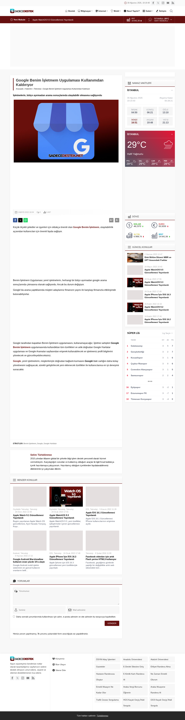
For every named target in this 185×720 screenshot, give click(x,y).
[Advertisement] (92, 46)
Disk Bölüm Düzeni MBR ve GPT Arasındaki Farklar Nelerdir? (158, 260)
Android (16, 553)
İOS (87, 509)
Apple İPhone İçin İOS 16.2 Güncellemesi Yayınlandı (158, 320)
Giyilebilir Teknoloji (21, 509)
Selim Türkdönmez (41, 454)
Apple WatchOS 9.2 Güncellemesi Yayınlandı (157, 308)
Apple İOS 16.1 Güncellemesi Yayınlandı (100, 513)
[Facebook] (153, 3)
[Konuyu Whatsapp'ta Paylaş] (25, 220)
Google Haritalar (50, 444)
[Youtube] (168, 3)
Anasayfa (19, 89)
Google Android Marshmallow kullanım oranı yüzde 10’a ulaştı (29, 560)
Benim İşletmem (90, 227)
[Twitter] (158, 3)
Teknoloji (37, 89)
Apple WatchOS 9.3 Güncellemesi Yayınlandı (53, 19)
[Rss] (173, 3)
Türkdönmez (102, 716)
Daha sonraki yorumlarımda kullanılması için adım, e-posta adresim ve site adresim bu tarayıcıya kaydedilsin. (66, 617)
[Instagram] (163, 3)
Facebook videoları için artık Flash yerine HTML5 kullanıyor (101, 557)
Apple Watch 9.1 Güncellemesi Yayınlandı (28, 516)
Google (77, 227)
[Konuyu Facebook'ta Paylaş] (15, 220)
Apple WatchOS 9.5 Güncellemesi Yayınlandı (157, 271)
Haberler (28, 89)
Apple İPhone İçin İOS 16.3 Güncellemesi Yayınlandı (62, 557)
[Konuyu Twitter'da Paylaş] (20, 220)
